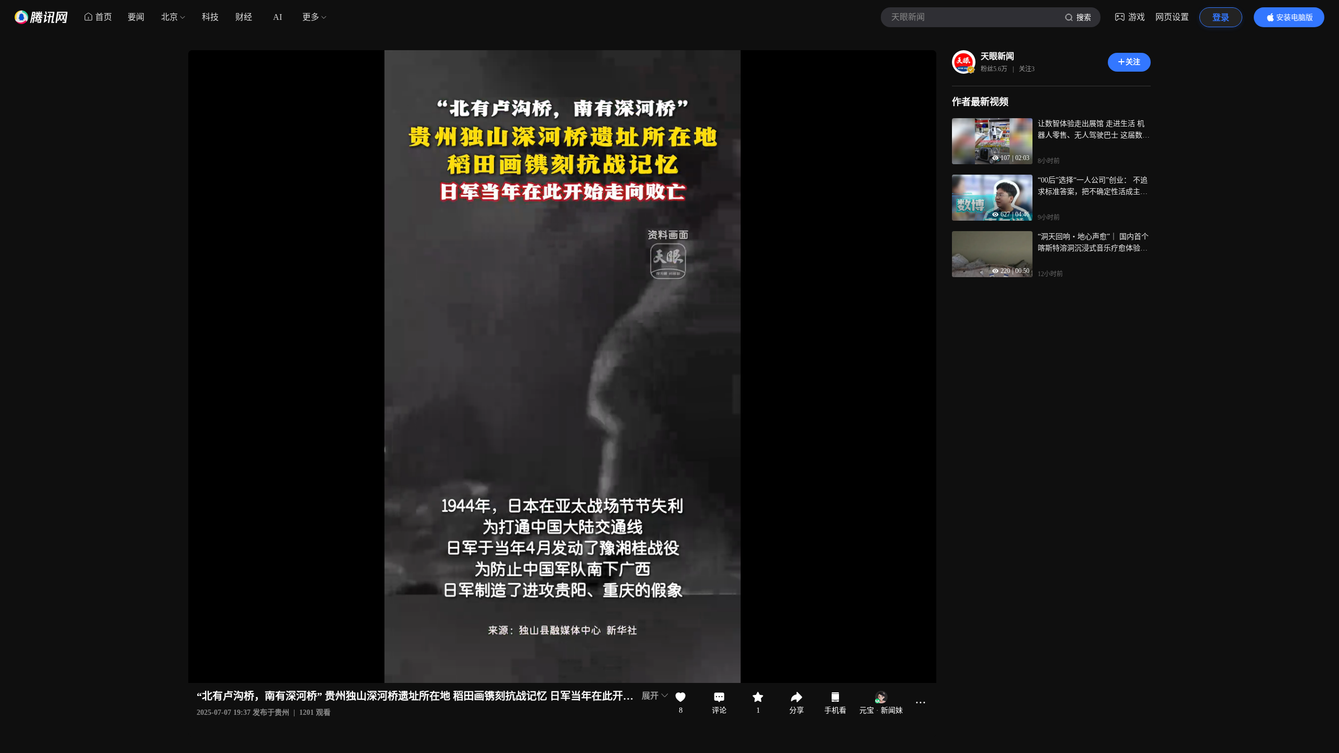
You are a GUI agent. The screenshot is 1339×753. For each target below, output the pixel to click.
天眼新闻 (997, 56)
